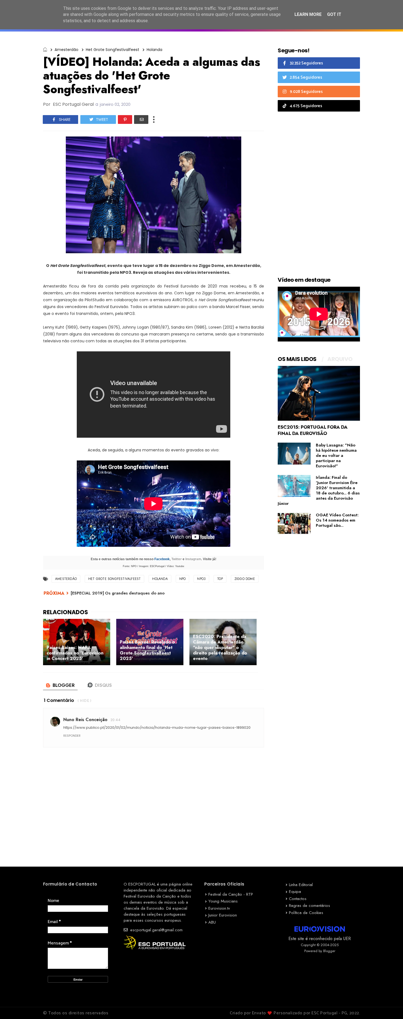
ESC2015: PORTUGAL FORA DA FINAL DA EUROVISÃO (313, 430)
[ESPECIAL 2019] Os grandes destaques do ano (117, 593)
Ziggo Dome (244, 578)
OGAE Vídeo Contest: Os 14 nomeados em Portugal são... (337, 520)
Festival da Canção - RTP (230, 894)
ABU (212, 922)
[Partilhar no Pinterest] (125, 119)
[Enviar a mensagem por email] (141, 119)
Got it (334, 14)
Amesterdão (66, 49)
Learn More (308, 14)
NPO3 (201, 578)
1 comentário (59, 700)
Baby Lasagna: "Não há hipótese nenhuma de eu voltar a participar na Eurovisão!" (336, 455)
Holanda (154, 49)
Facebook (162, 559)
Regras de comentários (309, 906)
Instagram (193, 559)
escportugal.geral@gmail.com (156, 930)
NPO (182, 578)
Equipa (295, 892)
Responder (72, 735)
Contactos (297, 899)
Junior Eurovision (222, 915)
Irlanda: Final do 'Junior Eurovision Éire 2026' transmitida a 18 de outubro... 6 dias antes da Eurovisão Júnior (319, 490)
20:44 (115, 720)
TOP (220, 578)
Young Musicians (223, 901)
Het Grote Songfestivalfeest (112, 49)
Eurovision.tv (219, 908)
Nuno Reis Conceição (85, 719)
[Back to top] (389, 1006)
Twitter (176, 559)
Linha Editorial (301, 885)
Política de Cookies (306, 913)
